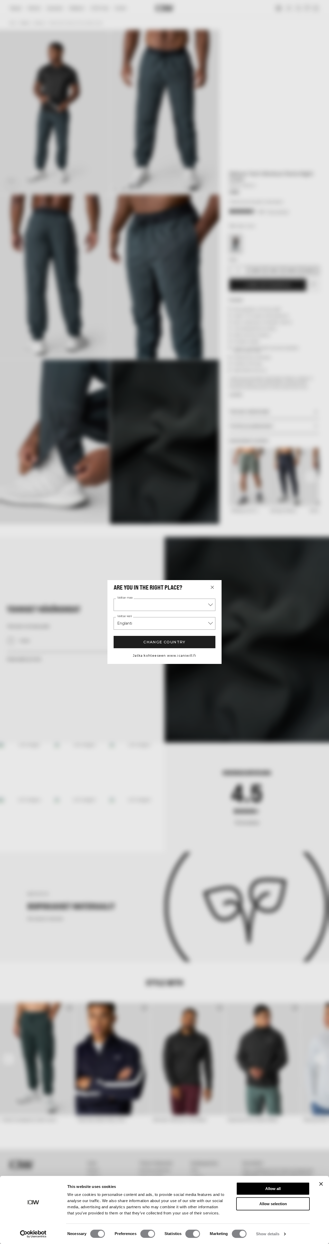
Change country (164, 642)
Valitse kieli (124, 616)
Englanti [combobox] (124, 623)
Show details (267, 1234)
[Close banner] (321, 1184)
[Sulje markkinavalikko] (212, 587)
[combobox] (164, 605)
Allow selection (273, 1204)
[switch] (147, 1234)
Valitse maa (125, 597)
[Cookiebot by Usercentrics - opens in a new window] (33, 1234)
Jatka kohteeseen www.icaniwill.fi (164, 655)
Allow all (273, 1188)
